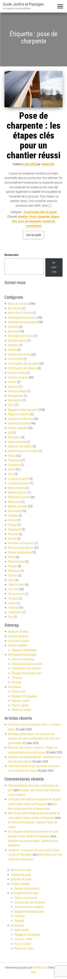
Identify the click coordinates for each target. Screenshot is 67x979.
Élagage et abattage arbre (23, 409)
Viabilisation (15, 612)
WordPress (39, 967)
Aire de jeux (14, 308)
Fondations (14, 460)
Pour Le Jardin (20, 705)
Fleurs (11, 455)
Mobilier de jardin (17, 506)
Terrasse (13, 589)
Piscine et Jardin (21, 710)
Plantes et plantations (20, 547)
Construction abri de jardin (40, 212)
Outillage (13, 515)
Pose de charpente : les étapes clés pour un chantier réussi (34, 135)
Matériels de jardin (18, 497)
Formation (14, 465)
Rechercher (11, 255)
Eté (10, 432)
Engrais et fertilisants (20, 419)
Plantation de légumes (21, 543)
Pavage (12, 525)
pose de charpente (29, 221)
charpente (44, 216)
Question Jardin (21, 700)
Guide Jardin (19, 691)
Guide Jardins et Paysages (23, 4)
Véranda (13, 607)
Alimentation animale (20, 313)
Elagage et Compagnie (24, 696)
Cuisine (12, 382)
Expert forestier (17, 442)
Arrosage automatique (21, 336)
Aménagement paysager (22, 322)
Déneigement (15, 396)
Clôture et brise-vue (19, 354)
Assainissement (17, 340)
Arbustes (13, 331)
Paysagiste (14, 529)
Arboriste (13, 326)
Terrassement (16, 593)
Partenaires (14, 687)
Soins (11, 580)
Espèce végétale (17, 428)
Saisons (12, 575)
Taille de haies (16, 584)
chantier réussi (27, 216)
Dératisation (15, 400)
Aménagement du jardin (21, 317)
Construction (15, 359)
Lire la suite (33, 235)
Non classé (14, 511)
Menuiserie (14, 502)
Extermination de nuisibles (23, 451)
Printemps (14, 570)
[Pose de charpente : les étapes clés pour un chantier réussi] (33, 89)
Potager (12, 566)
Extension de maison (20, 446)
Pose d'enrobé (16, 561)
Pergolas (13, 534)
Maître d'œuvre (16, 488)
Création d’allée (17, 373)
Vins (10, 617)
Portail (11, 557)
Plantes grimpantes (19, 552)
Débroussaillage (17, 391)
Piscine (12, 538)
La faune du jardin (18, 479)
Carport (12, 349)
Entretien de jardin (18, 423)
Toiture (12, 603)
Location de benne (18, 483)
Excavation (14, 437)
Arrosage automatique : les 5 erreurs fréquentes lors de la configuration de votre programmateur (34, 738)
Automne (13, 345)
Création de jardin (18, 377)
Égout (11, 405)
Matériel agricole (17, 492)
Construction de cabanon (22, 368)
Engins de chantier (18, 414)
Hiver (11, 474)
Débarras (13, 386)
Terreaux (13, 598)
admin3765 (47, 164)
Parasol (12, 520)
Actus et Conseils (18, 303)
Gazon (11, 469)
